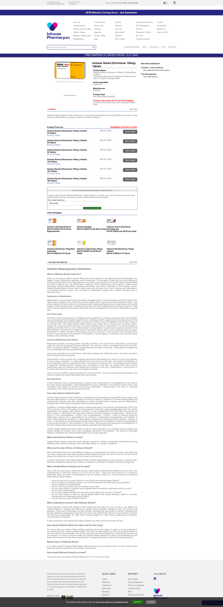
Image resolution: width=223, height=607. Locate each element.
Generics (118, 26)
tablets (116, 471)
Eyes (96, 39)
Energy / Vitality (99, 36)
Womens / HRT (162, 32)
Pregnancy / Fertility (143, 32)
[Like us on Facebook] (155, 578)
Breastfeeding (78, 39)
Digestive (97, 32)
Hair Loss (118, 29)
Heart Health (120, 32)
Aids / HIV (76, 22)
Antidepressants (79, 26)
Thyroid (159, 22)
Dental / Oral (98, 26)
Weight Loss (161, 29)
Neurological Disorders (144, 22)
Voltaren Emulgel (84, 227)
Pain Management (142, 26)
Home (104, 579)
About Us (172, 47)
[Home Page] (161, 594)
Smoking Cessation (143, 39)
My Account (133, 579)
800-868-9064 (133, 3)
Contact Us (154, 47)
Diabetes (97, 29)
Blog (144, 47)
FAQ (163, 47)
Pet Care (139, 29)
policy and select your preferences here (112, 602)
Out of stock (130, 132)
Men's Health (120, 39)
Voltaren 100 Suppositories (59, 227)
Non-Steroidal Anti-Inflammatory (156, 70)
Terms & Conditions (136, 585)
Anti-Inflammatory (150, 77)
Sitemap (105, 595)
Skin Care (139, 36)
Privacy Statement (135, 582)
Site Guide (106, 588)
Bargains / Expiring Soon (82, 36)
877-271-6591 (122, 3)
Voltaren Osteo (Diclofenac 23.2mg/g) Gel (119, 228)
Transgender (161, 26)
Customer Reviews (132, 47)
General (118, 22)
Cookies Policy (134, 588)
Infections (118, 36)
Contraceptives (99, 22)
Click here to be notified (92, 208)
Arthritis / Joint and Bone (82, 29)
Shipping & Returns (136, 595)
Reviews (105, 592)
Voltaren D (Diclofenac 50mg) (89, 249)
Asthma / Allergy (79, 32)
